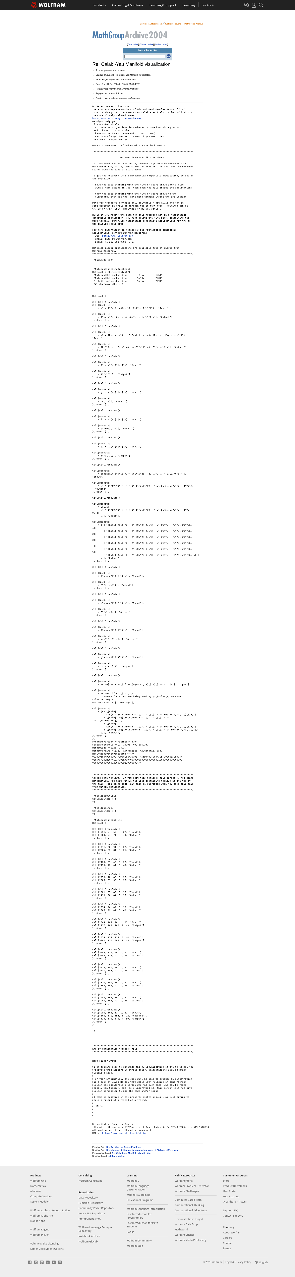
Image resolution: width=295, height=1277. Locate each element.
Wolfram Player (39, 1234)
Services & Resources (151, 24)
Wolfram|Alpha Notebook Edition (50, 1210)
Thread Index (146, 44)
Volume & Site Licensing (44, 1243)
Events (227, 1248)
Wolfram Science (184, 1234)
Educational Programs (140, 1200)
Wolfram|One (38, 1180)
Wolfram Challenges (187, 1191)
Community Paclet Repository (96, 1208)
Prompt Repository (89, 1218)
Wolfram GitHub (88, 1241)
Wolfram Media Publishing (190, 1240)
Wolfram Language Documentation (138, 1187)
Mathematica (38, 1186)
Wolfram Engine (39, 1229)
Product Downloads (235, 1186)
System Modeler (40, 1201)
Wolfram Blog (135, 1245)
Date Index (133, 44)
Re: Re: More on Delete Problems (123, 1147)
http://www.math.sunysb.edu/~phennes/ (117, 118)
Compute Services (41, 1196)
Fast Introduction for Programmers (139, 1215)
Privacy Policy (243, 1262)
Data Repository (88, 1197)
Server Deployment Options (47, 1249)
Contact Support (233, 1215)
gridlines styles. (116, 1156)
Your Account (231, 1196)
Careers (227, 1237)
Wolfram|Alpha (184, 1180)
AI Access (35, 1191)
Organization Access (235, 1201)
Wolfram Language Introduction (146, 1209)
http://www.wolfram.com (117, 236)
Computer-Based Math (188, 1200)
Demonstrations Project (189, 1219)
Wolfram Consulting (90, 1180)
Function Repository (90, 1203)
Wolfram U (133, 1180)
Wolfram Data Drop (186, 1224)
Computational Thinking (189, 1205)
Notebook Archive (89, 1236)
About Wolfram (232, 1232)
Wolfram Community (139, 1240)
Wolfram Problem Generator (192, 1186)
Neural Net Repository (91, 1213)
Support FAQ (230, 1210)
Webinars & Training (138, 1195)
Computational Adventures (191, 1210)
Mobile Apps (37, 1221)
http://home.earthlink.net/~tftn (124, 1133)
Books (130, 1232)
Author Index (161, 44)
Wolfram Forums (173, 24)
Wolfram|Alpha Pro (41, 1215)
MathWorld (181, 1229)
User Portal (229, 1191)
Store (226, 1180)
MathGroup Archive (193, 24)
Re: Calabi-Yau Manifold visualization (131, 1153)
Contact (227, 1243)
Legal (228, 1262)
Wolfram (217, 1262)
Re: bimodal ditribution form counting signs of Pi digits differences (142, 1150)
